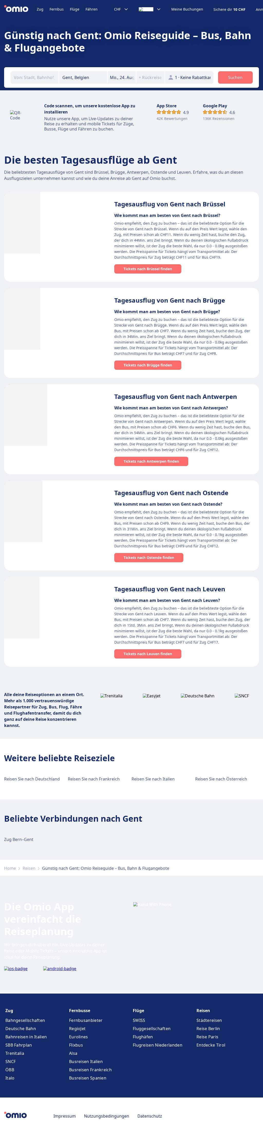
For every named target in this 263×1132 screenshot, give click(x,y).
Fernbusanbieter (86, 1020)
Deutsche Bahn (20, 1028)
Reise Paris (207, 1037)
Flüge (74, 9)
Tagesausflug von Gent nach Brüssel (169, 204)
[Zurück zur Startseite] (20, 9)
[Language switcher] (150, 9)
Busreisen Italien (86, 1061)
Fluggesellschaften (152, 1028)
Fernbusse (79, 1010)
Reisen (29, 868)
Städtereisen (209, 1020)
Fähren (92, 9)
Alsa (73, 1053)
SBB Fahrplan (18, 1045)
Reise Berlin (208, 1028)
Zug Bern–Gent (18, 839)
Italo (10, 1078)
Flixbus (76, 1045)
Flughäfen (143, 1037)
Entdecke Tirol (210, 1045)
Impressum (64, 1116)
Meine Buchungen (187, 9)
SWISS (139, 1020)
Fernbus (57, 9)
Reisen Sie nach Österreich (221, 779)
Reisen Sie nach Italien (153, 779)
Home (10, 868)
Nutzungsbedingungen (106, 1116)
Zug (40, 9)
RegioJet (77, 1028)
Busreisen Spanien (87, 1078)
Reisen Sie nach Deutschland (32, 779)
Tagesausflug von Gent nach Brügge (169, 300)
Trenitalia (14, 1053)
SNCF (10, 1061)
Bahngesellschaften (25, 1020)
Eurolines (78, 1037)
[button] (122, 77)
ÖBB (9, 1070)
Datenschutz (149, 1116)
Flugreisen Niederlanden (157, 1045)
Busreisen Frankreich (90, 1070)
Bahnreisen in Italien (26, 1037)
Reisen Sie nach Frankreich (94, 779)
